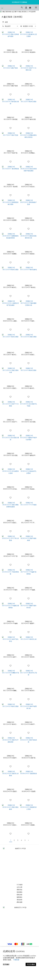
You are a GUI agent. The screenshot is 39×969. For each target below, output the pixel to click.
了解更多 (16, 960)
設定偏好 (6, 964)
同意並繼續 (31, 964)
